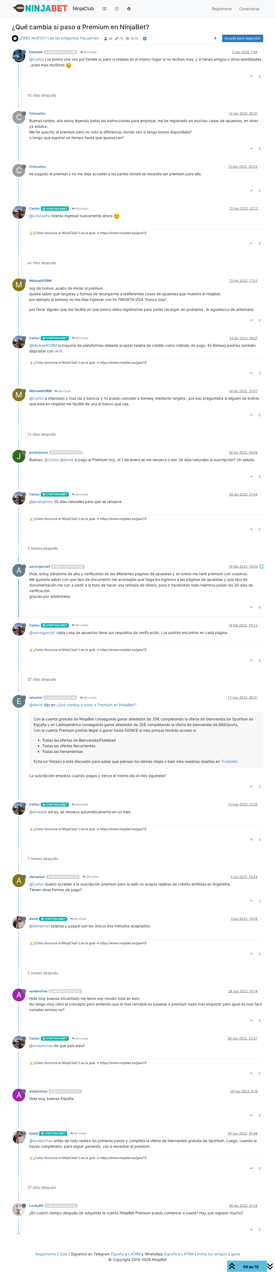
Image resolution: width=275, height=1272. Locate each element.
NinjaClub (83, 8)
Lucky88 (36, 1206)
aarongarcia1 (39, 566)
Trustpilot (229, 761)
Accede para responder (243, 38)
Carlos (34, 208)
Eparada (36, 52)
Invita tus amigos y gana (218, 1254)
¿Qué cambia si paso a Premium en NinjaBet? (96, 704)
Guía (63, 1254)
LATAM (134, 1254)
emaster (35, 697)
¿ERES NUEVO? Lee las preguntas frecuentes (59, 38)
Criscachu (37, 113)
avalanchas (38, 991)
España (117, 1254)
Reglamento (45, 1254)
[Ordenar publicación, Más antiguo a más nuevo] (215, 38)
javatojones (38, 452)
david (33, 919)
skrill (58, 351)
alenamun (37, 877)
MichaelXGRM (40, 281)
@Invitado (90, 52)
